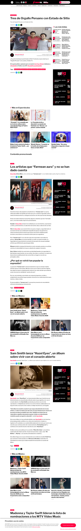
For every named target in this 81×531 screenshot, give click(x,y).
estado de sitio (24, 69)
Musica (29, 5)
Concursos (50, 5)
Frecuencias (62, 5)
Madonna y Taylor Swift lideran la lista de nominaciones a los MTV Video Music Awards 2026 (39, 313)
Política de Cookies (36, 526)
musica (39, 69)
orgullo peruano (17, 69)
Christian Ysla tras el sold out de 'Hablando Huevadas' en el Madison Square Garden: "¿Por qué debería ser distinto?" (66, 32)
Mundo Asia (44, 5)
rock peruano (34, 69)
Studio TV (43, 69)
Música (12, 163)
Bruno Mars (21, 287)
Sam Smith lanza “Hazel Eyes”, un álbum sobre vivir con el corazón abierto (19, 312)
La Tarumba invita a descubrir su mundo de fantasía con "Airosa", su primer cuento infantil (39, 124)
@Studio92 (13, 66)
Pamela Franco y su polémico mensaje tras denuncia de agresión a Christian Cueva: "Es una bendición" (66, 62)
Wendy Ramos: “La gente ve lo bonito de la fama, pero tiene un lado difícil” (40, 146)
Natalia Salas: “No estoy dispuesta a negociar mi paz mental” (60, 146)
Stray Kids (13, 174)
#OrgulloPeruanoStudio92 (34, 66)
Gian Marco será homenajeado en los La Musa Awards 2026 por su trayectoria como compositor (40, 335)
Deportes (34, 5)
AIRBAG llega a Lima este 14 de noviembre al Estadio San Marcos (19, 334)
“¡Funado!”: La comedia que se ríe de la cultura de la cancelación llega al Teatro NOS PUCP (19, 124)
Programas (56, 5)
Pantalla (25, 5)
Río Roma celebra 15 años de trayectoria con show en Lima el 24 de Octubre (61, 334)
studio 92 (29, 69)
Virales (39, 5)
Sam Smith (39, 419)
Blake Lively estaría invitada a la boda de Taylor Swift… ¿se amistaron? (20, 146)
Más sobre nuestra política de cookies (68, 529)
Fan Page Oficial (39, 64)
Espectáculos (19, 5)
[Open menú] (12, 2)
